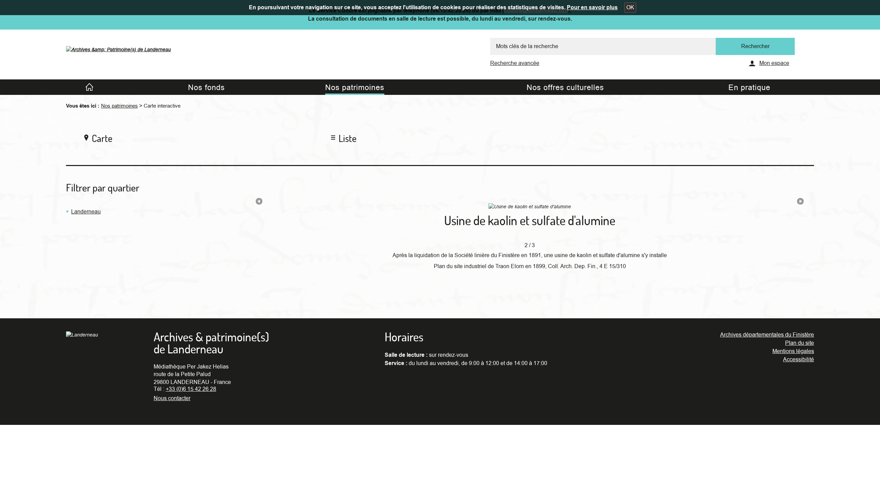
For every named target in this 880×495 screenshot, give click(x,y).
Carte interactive (162, 105)
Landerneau (86, 212)
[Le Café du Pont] (800, 203)
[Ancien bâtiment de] (259, 203)
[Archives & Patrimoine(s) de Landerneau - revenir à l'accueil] (118, 48)
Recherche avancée (514, 63)
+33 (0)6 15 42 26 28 (191, 389)
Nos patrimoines (119, 105)
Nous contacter (172, 398)
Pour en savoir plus (592, 7)
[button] (630, 7)
